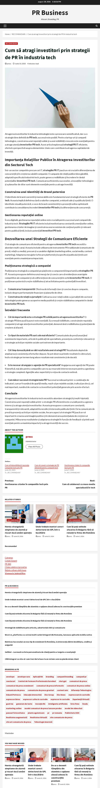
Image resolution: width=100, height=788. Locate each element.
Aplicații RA (38, 676)
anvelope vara (23, 676)
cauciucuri (10, 681)
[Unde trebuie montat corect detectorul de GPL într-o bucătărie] (50, 513)
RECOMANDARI (11, 43)
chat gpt (62, 681)
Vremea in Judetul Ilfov (15, 573)
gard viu (9, 704)
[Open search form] (97, 25)
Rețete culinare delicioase (15, 570)
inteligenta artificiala (57, 704)
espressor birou (13, 699)
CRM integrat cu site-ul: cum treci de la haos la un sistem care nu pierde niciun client (42, 659)
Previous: (26, 484)
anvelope (10, 676)
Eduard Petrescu (13, 695)
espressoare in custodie (79, 695)
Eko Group (49, 695)
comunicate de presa (15, 690)
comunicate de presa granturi (41, 690)
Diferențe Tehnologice (81, 690)
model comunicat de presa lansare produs (43, 708)
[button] (5, 25)
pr (48, 713)
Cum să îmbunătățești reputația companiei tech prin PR (17, 466)
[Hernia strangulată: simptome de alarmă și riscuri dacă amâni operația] (19, 513)
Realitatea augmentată (16, 717)
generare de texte (24, 704)
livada (85, 704)
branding (50, 676)
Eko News (61, 695)
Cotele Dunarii (11, 560)
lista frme (74, 704)
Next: (78, 484)
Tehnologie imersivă (43, 722)
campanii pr (81, 676)
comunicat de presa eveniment (19, 685)
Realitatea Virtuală (38, 717)
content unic (62, 690)
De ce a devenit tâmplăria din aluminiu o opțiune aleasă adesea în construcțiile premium (43, 606)
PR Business (50, 12)
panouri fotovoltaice (15, 713)
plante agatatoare (36, 713)
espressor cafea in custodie (35, 699)
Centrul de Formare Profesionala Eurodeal (37, 681)
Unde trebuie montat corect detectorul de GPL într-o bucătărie (50, 529)
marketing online (13, 708)
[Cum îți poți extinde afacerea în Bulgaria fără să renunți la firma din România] (81, 513)
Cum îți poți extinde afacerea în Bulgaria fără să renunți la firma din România (81, 529)
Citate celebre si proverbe (16, 567)
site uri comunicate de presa (18, 722)
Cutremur (9, 557)
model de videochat (73, 708)
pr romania (57, 713)
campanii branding (65, 676)
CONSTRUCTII (59, 759)
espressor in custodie (60, 699)
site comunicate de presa (61, 717)
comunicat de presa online (78, 685)
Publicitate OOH (72, 713)
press (9, 64)
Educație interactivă (32, 695)
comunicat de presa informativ (50, 685)
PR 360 (8, 564)
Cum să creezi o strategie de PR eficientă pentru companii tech (47, 466)
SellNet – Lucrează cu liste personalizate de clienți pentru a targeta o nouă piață (40, 652)
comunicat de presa (78, 681)
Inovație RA (40, 704)
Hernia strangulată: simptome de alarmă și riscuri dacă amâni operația (18, 529)
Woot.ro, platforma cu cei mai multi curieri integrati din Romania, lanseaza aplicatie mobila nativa (48, 635)
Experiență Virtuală (81, 699)
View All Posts (34, 446)
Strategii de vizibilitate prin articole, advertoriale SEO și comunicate (35, 627)
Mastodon (9, 733)
